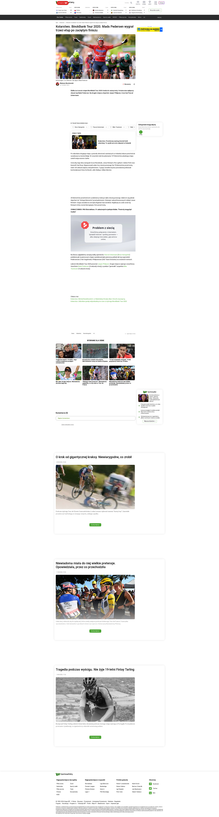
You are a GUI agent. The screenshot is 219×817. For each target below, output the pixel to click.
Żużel (89, 17)
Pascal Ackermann (110, 255)
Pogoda (58, 803)
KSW (57, 794)
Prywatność (87, 801)
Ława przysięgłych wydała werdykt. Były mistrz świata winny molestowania (150, 412)
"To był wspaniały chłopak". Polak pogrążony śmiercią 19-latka (120, 360)
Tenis (75, 17)
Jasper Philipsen (103, 264)
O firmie (73, 801)
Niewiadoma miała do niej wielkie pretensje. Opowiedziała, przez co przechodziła (120, 383)
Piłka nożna (68, 17)
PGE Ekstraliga (104, 792)
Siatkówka (82, 17)
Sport (108, 803)
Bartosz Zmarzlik (137, 786)
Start (57, 22)
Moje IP (94, 803)
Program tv (73, 803)
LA (144, 17)
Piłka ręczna (122, 17)
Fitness (58, 792)
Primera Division (90, 789)
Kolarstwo (62, 22)
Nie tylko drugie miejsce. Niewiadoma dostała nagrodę (68, 382)
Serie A (102, 789)
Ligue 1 (87, 792)
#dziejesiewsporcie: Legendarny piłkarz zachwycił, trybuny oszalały (150, 417)
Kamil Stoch (135, 783)
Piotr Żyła (119, 792)
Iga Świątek (120, 789)
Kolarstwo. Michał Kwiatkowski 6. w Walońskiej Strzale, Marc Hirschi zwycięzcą (98, 299)
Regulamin (117, 801)
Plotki (89, 803)
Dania (72, 333)
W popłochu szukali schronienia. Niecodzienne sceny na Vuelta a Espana (95, 360)
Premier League (90, 786)
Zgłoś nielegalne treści (67, 424)
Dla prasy (80, 801)
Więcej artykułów (149, 421)
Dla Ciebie (60, 17)
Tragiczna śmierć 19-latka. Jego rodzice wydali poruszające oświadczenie (66, 361)
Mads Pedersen (83, 266)
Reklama (110, 801)
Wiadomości (101, 803)
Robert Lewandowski (122, 783)
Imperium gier (115, 803)
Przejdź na (61, 3)
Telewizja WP (82, 803)
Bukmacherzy (97, 17)
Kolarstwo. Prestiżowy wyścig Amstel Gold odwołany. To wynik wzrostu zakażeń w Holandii (114, 142)
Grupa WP (67, 801)
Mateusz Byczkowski (66, 83)
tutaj (89, 813)
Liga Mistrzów (104, 783)
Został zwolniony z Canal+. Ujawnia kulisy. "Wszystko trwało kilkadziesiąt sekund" (154, 398)
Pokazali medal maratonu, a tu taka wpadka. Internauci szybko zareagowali (150, 406)
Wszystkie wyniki (154, 10)
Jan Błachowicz (136, 789)
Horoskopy (65, 803)
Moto (139, 17)
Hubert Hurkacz (136, 792)
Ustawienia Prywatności (99, 801)
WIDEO (115, 17)
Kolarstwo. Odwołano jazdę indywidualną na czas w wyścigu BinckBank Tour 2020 (99, 301)
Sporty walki (107, 17)
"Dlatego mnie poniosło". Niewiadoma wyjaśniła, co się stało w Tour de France (94, 383)
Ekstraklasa (88, 783)
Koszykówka (132, 17)
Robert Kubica (120, 786)
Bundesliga (103, 786)
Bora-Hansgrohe (124, 255)
